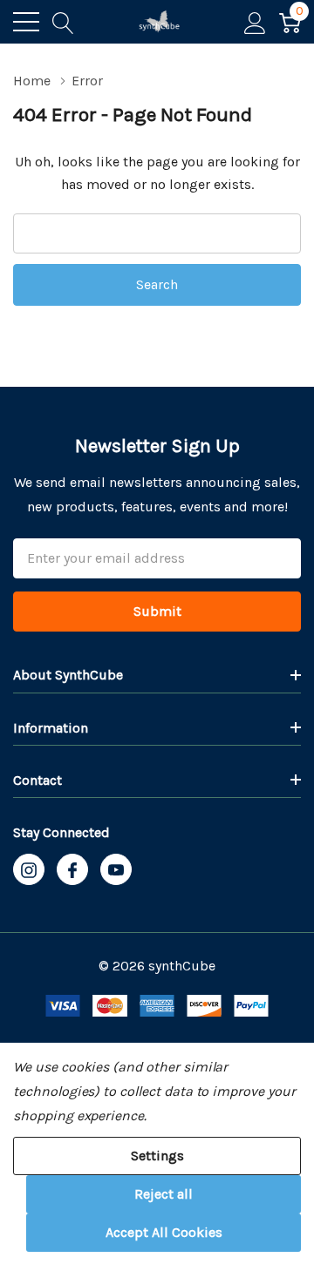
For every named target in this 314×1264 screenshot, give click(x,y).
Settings (157, 1155)
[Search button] (63, 22)
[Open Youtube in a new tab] (116, 870)
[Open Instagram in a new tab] (29, 870)
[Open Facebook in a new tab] (72, 870)
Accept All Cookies (164, 1232)
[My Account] (255, 22)
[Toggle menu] (26, 22)
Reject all (163, 1194)
